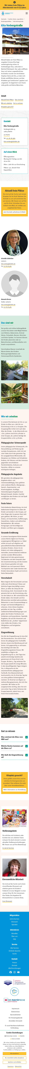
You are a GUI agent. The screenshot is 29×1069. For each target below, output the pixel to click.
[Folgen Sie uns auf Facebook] (11, 972)
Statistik (22, 1036)
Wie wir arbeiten (6, 103)
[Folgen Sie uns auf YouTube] (18, 972)
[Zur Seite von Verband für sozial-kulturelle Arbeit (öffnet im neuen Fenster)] (14, 991)
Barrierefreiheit (15, 1015)
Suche (14, 954)
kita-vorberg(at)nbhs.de (11, 141)
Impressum (15, 1008)
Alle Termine (14, 948)
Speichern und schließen (14, 1062)
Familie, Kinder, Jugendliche (15, 19)
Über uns (15, 936)
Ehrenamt (14, 922)
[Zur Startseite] (7, 13)
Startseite (3, 19)
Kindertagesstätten (6, 21)
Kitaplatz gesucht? (7, 107)
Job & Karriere (14, 919)
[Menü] (27, 13)
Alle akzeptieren (14, 1053)
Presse (14, 962)
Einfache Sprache (14, 951)
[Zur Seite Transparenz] (14, 982)
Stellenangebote (9, 831)
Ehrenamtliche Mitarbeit (13, 879)
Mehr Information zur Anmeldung (14, 790)
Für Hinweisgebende (15, 1018)
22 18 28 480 (10, 138)
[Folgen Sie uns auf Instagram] (14, 972)
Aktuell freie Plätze (7, 100)
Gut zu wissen (18, 103)
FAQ (14, 939)
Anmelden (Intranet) (15, 1021)
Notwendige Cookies (11, 1036)
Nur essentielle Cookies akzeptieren (14, 1058)
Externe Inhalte (16, 1039)
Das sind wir (19, 100)
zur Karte (7, 135)
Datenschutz (15, 1012)
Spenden (14, 924)
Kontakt (14, 965)
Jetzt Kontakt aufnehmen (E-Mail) (14, 212)
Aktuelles (14, 933)
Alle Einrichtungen (14, 968)
